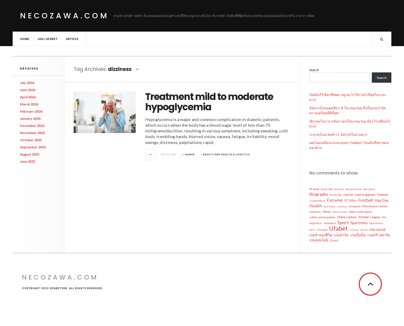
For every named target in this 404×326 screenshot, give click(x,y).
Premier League (369, 217)
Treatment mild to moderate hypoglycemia (209, 102)
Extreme (335, 199)
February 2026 (31, 111)
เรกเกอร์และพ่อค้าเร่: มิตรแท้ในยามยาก (338, 134)
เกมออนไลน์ (318, 240)
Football (365, 200)
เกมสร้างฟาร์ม (378, 235)
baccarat (339, 189)
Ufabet (338, 228)
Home (24, 39)
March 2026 (29, 104)
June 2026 (27, 90)
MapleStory (315, 211)
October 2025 (31, 140)
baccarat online (354, 189)
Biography (318, 194)
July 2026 (27, 83)
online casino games (322, 217)
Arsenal (314, 189)
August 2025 (29, 154)
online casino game (360, 211)
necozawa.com (64, 15)
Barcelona (369, 189)
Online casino (339, 211)
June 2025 (27, 161)
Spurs (312, 229)
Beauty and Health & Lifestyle (226, 154)
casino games (365, 194)
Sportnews (359, 223)
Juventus (342, 206)
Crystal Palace (317, 200)
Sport (343, 222)
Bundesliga (336, 194)
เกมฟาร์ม (341, 235)
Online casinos (347, 217)
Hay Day (382, 200)
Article (72, 39)
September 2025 (33, 147)
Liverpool (354, 206)
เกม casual (377, 229)
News (327, 211)
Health (315, 205)
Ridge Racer (315, 223)
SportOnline (376, 223)
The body (322, 229)
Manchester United (374, 206)
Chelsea (382, 194)
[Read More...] (150, 155)
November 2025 (32, 133)
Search (314, 70)
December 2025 (32, 126)
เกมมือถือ (358, 235)
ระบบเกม (354, 229)
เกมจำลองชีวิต (320, 235)
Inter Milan (329, 206)
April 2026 (28, 97)
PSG (384, 217)
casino (348, 194)
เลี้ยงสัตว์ (334, 240)
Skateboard (330, 223)
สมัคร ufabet (47, 39)
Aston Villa (327, 189)
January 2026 (30, 118)
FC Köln (350, 200)
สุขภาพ (363, 229)
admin (190, 154)
